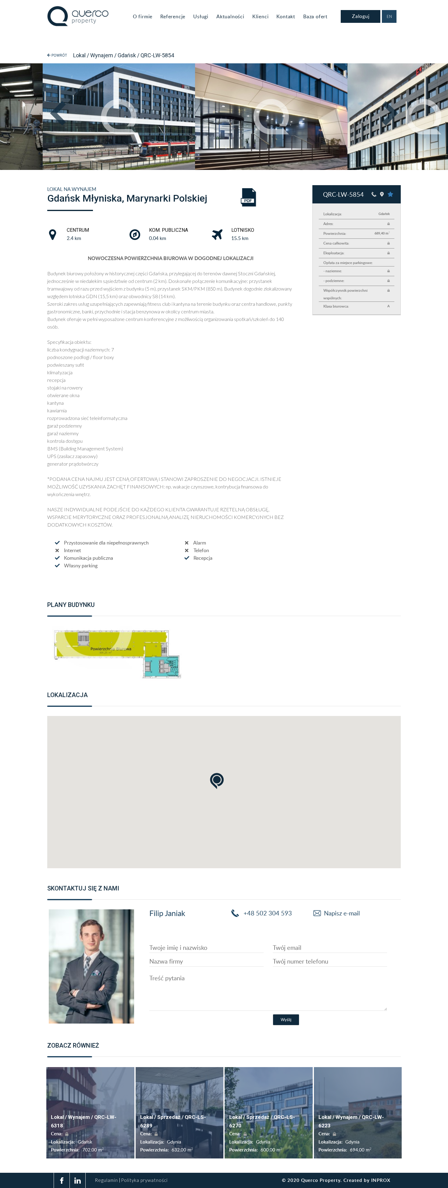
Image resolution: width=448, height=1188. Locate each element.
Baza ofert (315, 16)
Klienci (260, 16)
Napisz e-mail (342, 913)
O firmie (142, 16)
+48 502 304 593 (267, 913)
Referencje (172, 16)
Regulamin (106, 1180)
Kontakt (285, 16)
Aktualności (230, 16)
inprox (380, 1180)
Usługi (200, 16)
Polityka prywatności (144, 1180)
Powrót (59, 55)
